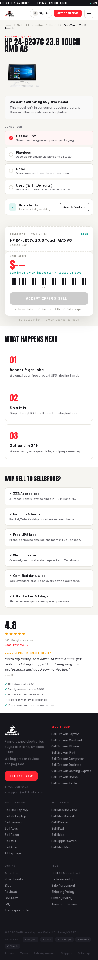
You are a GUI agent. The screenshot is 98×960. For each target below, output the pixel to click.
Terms (24, 953)
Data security (62, 879)
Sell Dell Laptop (16, 810)
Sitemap (84, 953)
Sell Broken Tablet (65, 783)
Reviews (11, 892)
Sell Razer (12, 835)
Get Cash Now (68, 13)
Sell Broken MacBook (67, 740)
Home (8, 25)
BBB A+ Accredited (65, 873)
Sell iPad (57, 829)
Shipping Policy (62, 892)
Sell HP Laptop (15, 816)
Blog (8, 885)
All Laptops (13, 853)
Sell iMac (57, 835)
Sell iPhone (59, 822)
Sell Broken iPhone (65, 746)
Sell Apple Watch (64, 841)
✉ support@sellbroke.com (24, 792)
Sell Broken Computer (67, 759)
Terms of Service (64, 904)
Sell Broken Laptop (65, 734)
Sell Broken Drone (64, 777)
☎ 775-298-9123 (16, 787)
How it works (14, 879)
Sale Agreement (63, 885)
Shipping (67, 953)
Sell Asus (11, 829)
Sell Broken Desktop (66, 765)
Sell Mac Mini (60, 847)
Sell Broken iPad (63, 753)
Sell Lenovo (13, 822)
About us (11, 873)
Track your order (17, 910)
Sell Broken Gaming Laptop (71, 771)
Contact (11, 898)
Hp (51, 25)
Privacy (10, 953)
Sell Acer (11, 847)
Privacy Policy (61, 898)
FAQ (7, 904)
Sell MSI (10, 841)
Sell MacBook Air (63, 816)
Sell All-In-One (30, 25)
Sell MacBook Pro (64, 810)
